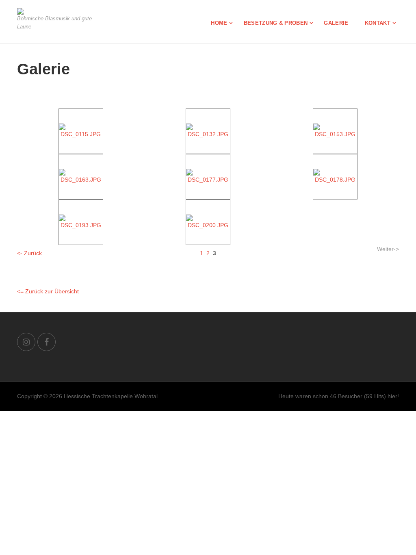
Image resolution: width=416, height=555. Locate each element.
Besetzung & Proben (276, 23)
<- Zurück (29, 253)
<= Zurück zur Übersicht (48, 291)
